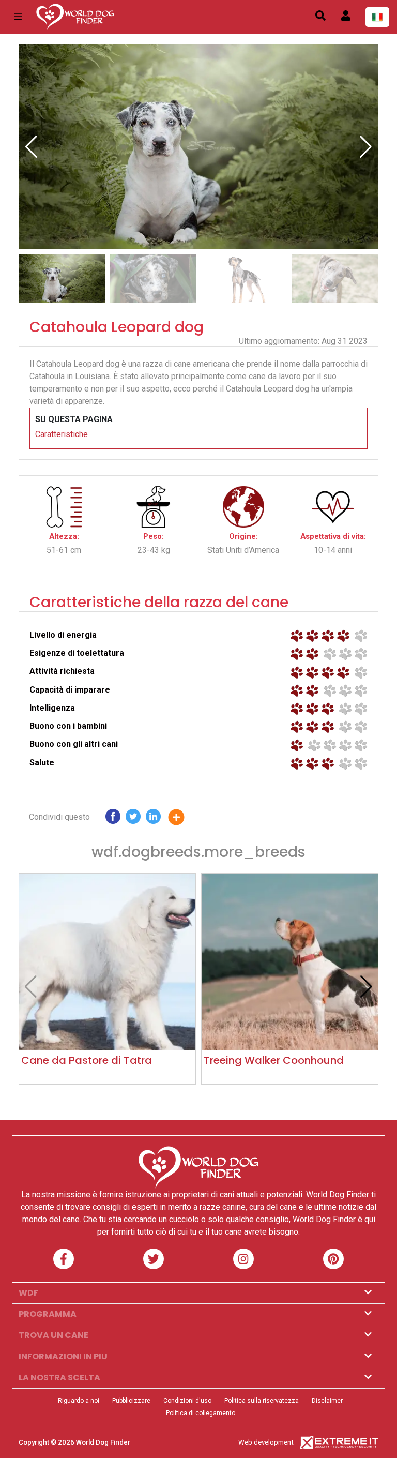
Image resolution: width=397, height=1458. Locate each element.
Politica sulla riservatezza (261, 1400)
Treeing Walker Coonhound (274, 1060)
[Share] (184, 819)
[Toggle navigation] (18, 17)
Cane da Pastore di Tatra (86, 1060)
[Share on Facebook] (112, 819)
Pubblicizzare (131, 1400)
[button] (366, 147)
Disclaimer (327, 1400)
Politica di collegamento (200, 1413)
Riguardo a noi (78, 1400)
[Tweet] (133, 819)
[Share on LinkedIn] (153, 819)
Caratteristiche (61, 434)
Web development (266, 1442)
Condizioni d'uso (187, 1400)
